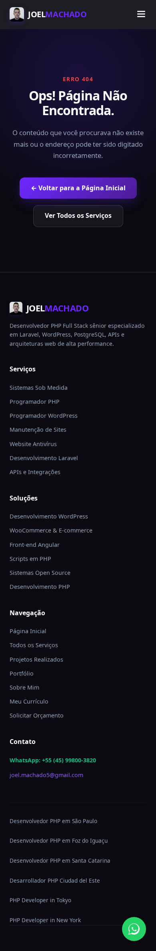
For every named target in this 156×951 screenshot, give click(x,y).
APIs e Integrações (35, 472)
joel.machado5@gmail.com (46, 775)
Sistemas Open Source (40, 572)
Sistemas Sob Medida (39, 387)
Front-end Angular (35, 544)
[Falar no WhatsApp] (134, 929)
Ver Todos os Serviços (78, 215)
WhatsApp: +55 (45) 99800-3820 (53, 760)
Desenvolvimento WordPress (49, 516)
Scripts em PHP (30, 558)
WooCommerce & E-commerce (51, 530)
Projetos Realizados (36, 659)
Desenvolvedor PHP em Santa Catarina (60, 860)
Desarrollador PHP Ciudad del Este (55, 880)
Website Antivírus (33, 444)
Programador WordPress (44, 415)
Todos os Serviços (34, 645)
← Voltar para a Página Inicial (78, 187)
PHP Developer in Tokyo (40, 900)
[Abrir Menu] (141, 14)
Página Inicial (28, 631)
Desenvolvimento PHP (40, 586)
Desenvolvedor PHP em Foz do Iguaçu (59, 840)
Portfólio (22, 673)
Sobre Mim (24, 687)
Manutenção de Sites (38, 429)
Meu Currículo (29, 701)
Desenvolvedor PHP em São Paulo (53, 821)
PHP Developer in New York (45, 920)
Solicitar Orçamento (37, 715)
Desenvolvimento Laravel (44, 458)
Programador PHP (35, 401)
